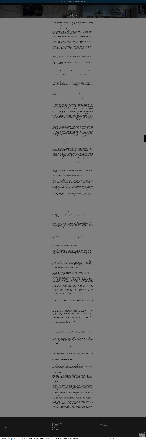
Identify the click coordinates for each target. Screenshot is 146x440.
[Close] (145, 438)
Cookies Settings (112, 438)
